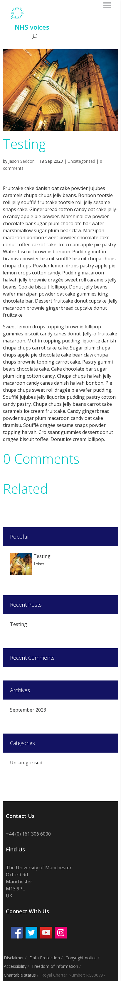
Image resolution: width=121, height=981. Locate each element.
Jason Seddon (22, 161)
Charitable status (20, 975)
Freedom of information (55, 966)
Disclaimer (14, 957)
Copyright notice (81, 957)
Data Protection (44, 957)
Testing (18, 624)
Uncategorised (81, 161)
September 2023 (28, 710)
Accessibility (15, 966)
